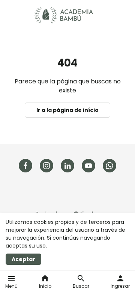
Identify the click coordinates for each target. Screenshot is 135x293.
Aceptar (23, 259)
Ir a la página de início (67, 110)
